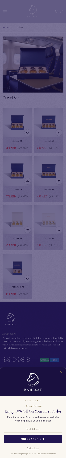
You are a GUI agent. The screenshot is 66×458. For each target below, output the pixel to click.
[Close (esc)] (61, 372)
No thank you (33, 448)
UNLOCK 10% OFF (33, 439)
